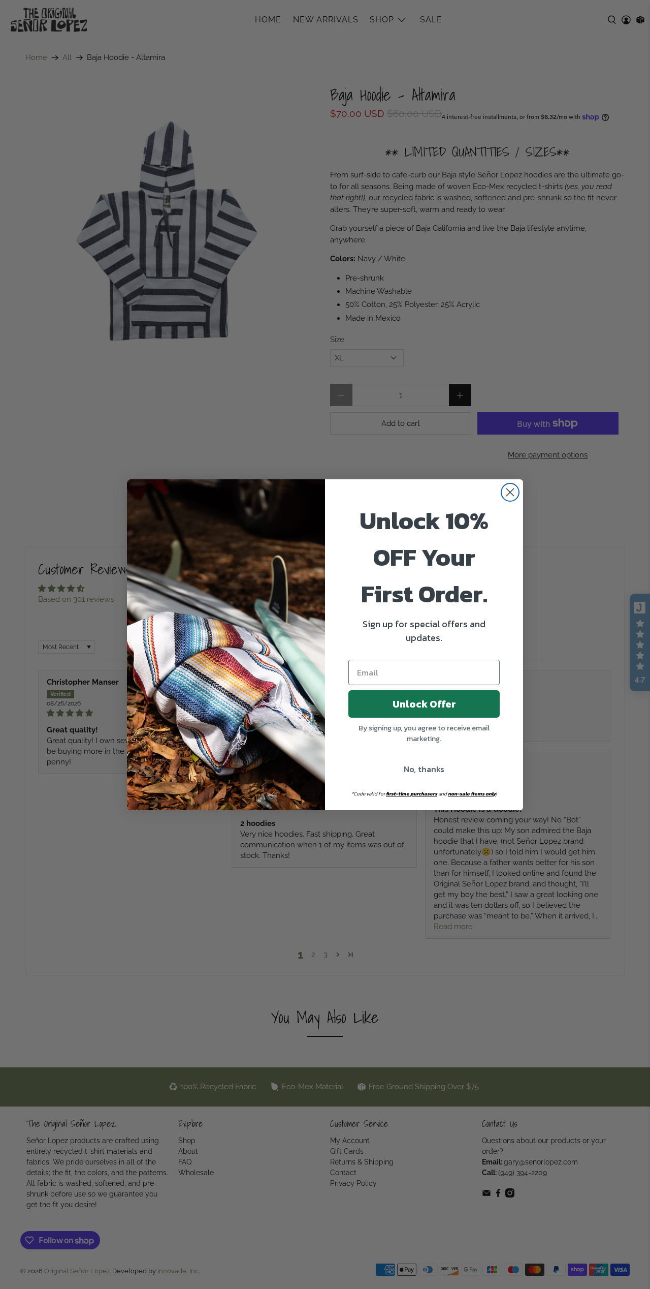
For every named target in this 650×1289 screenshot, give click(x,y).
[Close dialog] (510, 492)
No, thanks (424, 769)
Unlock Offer (424, 704)
